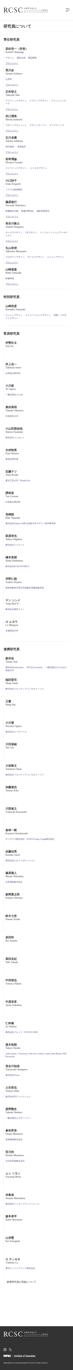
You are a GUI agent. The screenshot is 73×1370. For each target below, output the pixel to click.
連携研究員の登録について (21, 1282)
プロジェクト (11, 63)
